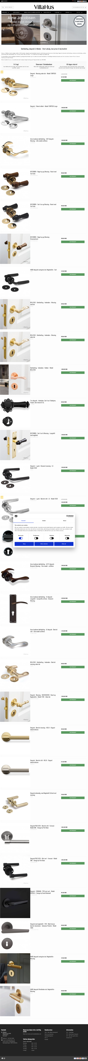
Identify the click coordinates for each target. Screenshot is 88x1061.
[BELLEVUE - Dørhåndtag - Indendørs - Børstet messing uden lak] (15, 674)
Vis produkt (73, 80)
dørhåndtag (43, 53)
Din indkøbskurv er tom (78, 7)
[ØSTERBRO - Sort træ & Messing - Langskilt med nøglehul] (15, 445)
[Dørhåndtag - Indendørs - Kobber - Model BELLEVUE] (15, 379)
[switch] (36, 538)
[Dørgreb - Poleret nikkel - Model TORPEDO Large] (15, 118)
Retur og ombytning (49, 1034)
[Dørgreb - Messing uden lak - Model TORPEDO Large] (15, 85)
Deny (24, 543)
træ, (15, 54)
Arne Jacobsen (66, 56)
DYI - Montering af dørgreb (72, 1034)
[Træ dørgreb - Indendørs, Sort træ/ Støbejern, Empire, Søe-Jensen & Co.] (15, 412)
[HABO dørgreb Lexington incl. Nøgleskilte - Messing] (15, 968)
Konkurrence (69, 1037)
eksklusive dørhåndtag (77, 53)
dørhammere (50, 53)
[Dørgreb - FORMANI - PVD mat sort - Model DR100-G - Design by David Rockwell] (15, 903)
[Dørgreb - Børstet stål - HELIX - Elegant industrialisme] (15, 772)
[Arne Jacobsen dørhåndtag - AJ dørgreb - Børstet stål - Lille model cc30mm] (15, 641)
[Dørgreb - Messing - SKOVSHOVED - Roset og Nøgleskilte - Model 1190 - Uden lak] (15, 707)
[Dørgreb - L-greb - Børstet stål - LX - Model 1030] (15, 510)
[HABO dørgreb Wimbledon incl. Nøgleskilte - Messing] (15, 1001)
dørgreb (38, 53)
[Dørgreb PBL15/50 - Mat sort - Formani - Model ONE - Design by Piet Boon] (15, 870)
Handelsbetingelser (49, 1035)
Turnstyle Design (9, 57)
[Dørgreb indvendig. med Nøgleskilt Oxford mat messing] (15, 805)
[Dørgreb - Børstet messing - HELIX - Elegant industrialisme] (15, 739)
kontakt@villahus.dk (10, 1040)
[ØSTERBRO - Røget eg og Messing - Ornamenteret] (15, 249)
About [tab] (64, 520)
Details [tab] (44, 520)
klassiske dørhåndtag (67, 53)
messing (18, 54)
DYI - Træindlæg (69, 1032)
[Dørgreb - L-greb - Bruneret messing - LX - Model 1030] (15, 478)
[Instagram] (4, 1058)
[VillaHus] (44, 7)
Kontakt (46, 1039)
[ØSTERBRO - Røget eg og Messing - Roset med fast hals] (15, 183)
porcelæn (28, 54)
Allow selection (44, 543)
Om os (46, 1037)
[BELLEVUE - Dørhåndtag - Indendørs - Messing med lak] (15, 314)
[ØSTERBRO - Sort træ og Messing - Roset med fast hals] (15, 216)
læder (22, 54)
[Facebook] (2, 1058)
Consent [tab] (23, 520)
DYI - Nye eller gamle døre (72, 1035)
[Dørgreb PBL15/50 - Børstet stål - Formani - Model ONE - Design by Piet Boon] (15, 837)
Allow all (64, 543)
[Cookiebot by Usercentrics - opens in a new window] (67, 516)
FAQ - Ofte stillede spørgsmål (51, 1032)
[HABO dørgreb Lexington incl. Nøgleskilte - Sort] (15, 281)
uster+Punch (73, 56)
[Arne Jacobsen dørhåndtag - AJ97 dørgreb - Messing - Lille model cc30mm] (15, 151)
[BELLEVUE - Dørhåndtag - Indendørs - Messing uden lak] (15, 347)
